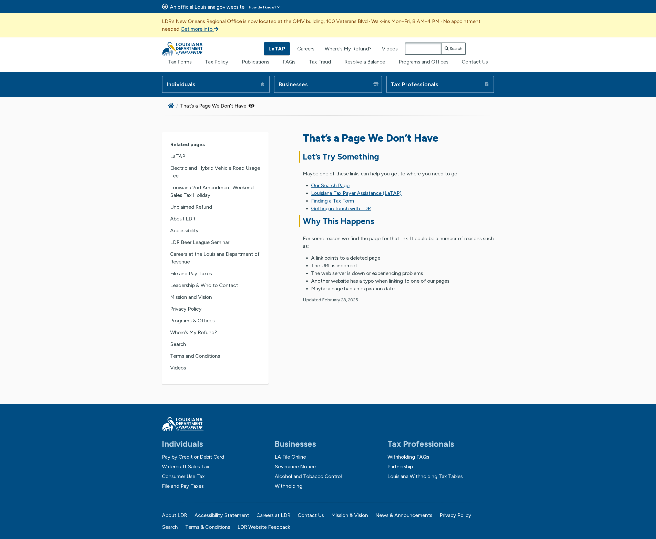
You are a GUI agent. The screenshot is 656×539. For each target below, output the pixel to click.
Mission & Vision (349, 515)
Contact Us (475, 62)
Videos (390, 49)
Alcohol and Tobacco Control (308, 476)
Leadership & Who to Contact (204, 285)
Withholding (288, 486)
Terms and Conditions (195, 356)
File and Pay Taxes (191, 273)
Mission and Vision (191, 297)
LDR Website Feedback (264, 527)
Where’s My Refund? (348, 49)
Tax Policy (216, 62)
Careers (305, 49)
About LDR (182, 219)
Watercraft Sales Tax (185, 466)
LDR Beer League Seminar (199, 242)
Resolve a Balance (364, 62)
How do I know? (262, 7)
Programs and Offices (423, 62)
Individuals (181, 84)
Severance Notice (295, 466)
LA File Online (290, 457)
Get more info (197, 29)
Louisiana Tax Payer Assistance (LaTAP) (356, 193)
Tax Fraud (320, 62)
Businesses (293, 84)
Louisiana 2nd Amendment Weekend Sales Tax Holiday (212, 191)
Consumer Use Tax (183, 476)
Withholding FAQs (408, 457)
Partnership (400, 466)
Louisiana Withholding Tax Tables (425, 476)
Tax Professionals (414, 84)
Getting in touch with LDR (341, 208)
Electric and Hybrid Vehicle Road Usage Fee (215, 172)
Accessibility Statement (221, 515)
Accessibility (184, 230)
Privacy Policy (186, 309)
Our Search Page (330, 185)
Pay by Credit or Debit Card (193, 457)
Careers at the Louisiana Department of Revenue (215, 258)
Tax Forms (180, 62)
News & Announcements (403, 515)
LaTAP (276, 49)
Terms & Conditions (207, 527)
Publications (255, 62)
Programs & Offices (192, 321)
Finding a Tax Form (332, 201)
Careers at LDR (273, 515)
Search (455, 48)
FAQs (289, 62)
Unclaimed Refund (191, 207)
